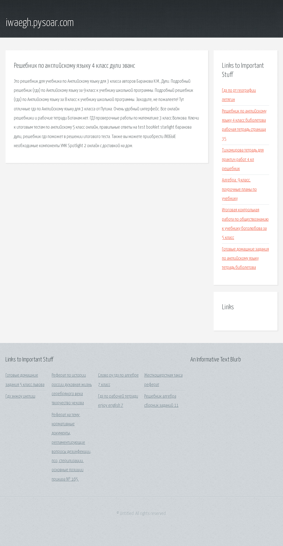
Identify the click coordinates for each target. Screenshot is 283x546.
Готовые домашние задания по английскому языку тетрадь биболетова (245, 258)
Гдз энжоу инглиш (20, 396)
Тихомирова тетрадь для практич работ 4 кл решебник (243, 159)
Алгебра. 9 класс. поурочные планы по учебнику (239, 189)
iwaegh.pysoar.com (40, 23)
